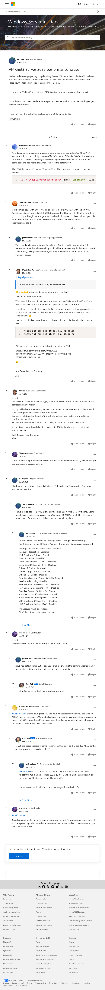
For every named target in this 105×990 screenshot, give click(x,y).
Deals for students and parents (79, 925)
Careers (71, 942)
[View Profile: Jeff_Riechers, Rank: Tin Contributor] (12, 60)
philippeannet (25, 202)
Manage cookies (40, 983)
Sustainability (73, 972)
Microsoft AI (7, 942)
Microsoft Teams (8, 964)
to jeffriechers (45, 684)
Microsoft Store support (44, 908)
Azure (38, 942)
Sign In (95, 4)
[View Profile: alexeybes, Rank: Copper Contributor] (15, 480)
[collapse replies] (6, 145)
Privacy (29, 983)
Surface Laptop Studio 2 (11, 908)
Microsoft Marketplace (43, 964)
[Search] (79, 4)
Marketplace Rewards (43, 968)
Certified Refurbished (43, 921)
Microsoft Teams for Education (79, 908)
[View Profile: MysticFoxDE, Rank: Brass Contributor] (18, 271)
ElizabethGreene (26, 145)
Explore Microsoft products (12, 925)
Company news (74, 951)
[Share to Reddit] (52, 886)
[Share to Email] (66, 886)
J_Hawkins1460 (26, 706)
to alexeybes (54, 504)
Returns (38, 912)
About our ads (8, 986)
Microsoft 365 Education (77, 912)
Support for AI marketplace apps (46, 955)
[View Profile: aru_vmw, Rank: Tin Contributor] (15, 634)
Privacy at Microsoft (75, 955)
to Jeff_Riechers (60, 533)
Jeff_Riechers (23, 59)
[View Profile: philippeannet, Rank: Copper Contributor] (15, 203)
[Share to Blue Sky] (57, 886)
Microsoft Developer (42, 946)
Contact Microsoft (18, 983)
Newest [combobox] (95, 137)
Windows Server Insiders (17, 11)
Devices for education (76, 903)
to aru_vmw (52, 658)
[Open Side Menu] (7, 4)
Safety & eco (76, 983)
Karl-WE (29, 684)
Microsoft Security (9, 946)
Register (87, 4)
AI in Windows (8, 921)
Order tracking (41, 916)
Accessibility (73, 968)
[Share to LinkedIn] (39, 886)
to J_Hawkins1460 (44, 738)
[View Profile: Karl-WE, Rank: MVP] (21, 685)
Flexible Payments (42, 929)
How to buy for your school (77, 916)
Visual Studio (40, 972)
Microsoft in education (76, 899)
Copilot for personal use (11, 916)
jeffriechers (27, 237)
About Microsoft (74, 946)
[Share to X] (48, 886)
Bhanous (23, 453)
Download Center (42, 903)
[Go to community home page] (13, 4)
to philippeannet (54, 237)
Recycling (87, 983)
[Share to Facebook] (43, 886)
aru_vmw (23, 632)
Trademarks (64, 983)
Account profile (41, 899)
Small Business (8, 972)
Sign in (19, 855)
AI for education (74, 929)
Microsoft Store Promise (44, 925)
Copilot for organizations (11, 912)
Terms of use (53, 983)
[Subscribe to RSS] (61, 886)
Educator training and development (80, 921)
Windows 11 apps (9, 929)
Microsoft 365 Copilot (10, 968)
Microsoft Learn (41, 951)
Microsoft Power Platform (11, 959)
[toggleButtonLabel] (98, 11)
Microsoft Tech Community (44, 959)
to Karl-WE (55, 764)
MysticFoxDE (28, 269)
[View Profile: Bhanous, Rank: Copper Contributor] (15, 454)
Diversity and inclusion (76, 964)
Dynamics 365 (8, 951)
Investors (72, 959)
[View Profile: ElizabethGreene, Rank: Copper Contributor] (15, 147)
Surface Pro (7, 899)
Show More (27, 625)
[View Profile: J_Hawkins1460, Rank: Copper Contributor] (15, 707)
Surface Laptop (8, 903)
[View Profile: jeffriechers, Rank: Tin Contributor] (18, 239)
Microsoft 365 (7, 955)
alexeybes (23, 478)
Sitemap (6, 983)
